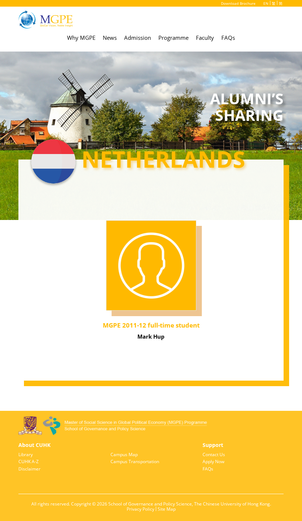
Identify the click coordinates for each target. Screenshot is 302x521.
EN (265, 3)
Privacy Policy (140, 509)
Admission (137, 37)
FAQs (228, 37)
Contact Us (214, 454)
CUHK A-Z (28, 461)
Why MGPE (81, 37)
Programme (173, 37)
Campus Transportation (134, 461)
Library (25, 454)
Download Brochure (238, 3)
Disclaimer (29, 469)
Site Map (167, 509)
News (110, 37)
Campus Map (124, 454)
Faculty (205, 37)
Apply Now (213, 461)
